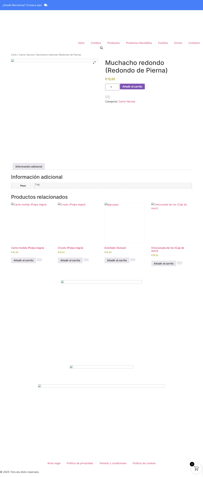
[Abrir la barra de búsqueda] (101, 48)
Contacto (194, 42)
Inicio (81, 42)
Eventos (163, 42)
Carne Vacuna (26, 54)
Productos (113, 42)
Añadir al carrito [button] (23, 260)
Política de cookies (144, 463)
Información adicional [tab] (29, 166)
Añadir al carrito (132, 86)
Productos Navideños (139, 42)
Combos (96, 42)
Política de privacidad (80, 463)
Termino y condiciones (112, 463)
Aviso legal (53, 463)
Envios (178, 42)
